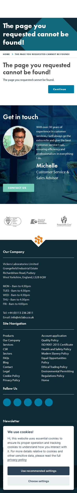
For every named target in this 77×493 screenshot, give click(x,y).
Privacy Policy (11, 380)
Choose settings (38, 481)
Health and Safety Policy (56, 349)
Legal (6, 371)
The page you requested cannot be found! (42, 54)
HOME (6, 54)
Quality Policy (49, 340)
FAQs (6, 358)
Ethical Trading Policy (54, 367)
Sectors (7, 353)
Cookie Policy (11, 376)
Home (45, 380)
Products (8, 335)
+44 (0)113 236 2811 (20, 313)
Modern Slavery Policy (55, 353)
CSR (5, 349)
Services (8, 344)
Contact (8, 367)
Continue (59, 89)
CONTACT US (17, 187)
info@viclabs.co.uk (22, 317)
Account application (54, 335)
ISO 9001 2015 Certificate (57, 344)
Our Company (11, 340)
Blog (5, 362)
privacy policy (17, 459)
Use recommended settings (38, 470)
